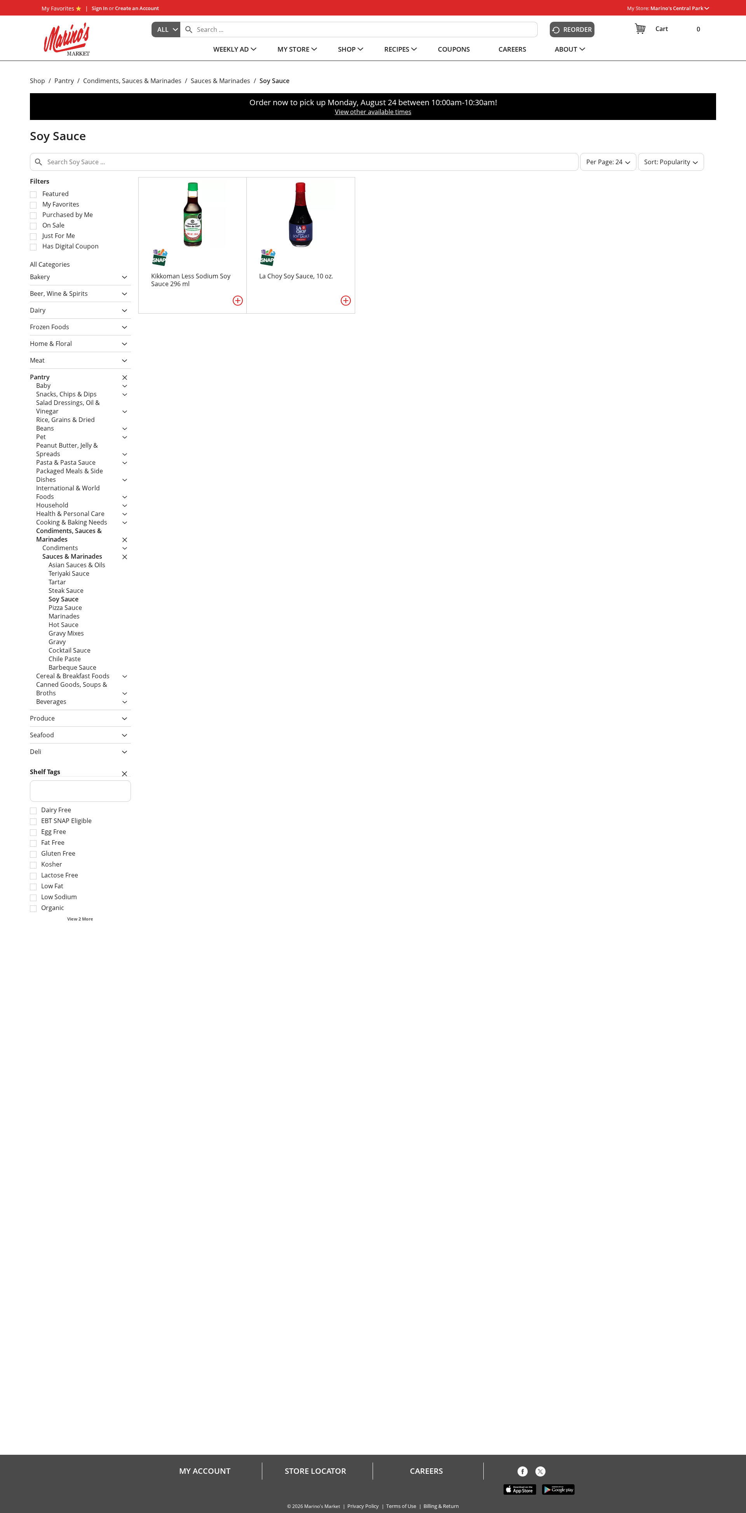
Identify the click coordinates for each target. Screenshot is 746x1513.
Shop (37, 80)
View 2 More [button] (80, 919)
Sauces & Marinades (220, 80)
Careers (426, 1471)
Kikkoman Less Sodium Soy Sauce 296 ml (190, 280)
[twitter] (540, 1473)
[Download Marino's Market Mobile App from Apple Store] (520, 1489)
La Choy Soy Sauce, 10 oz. (296, 276)
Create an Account (137, 8)
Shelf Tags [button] (45, 772)
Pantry (64, 80)
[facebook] (523, 1473)
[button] (679, 8)
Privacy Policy (363, 1506)
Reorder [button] (577, 29)
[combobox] (166, 29)
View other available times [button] (373, 112)
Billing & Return (441, 1506)
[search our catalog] (188, 29)
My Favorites (58, 8)
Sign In (100, 8)
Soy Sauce (274, 80)
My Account (204, 1471)
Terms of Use (401, 1506)
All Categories (50, 264)
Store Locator (315, 1471)
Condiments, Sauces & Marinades (132, 80)
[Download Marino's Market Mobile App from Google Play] (558, 1489)
